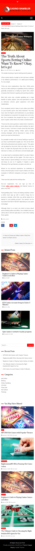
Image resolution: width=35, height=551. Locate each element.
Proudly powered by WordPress (12, 545)
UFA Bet (3, 385)
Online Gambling (6, 383)
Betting (3, 380)
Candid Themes (19, 547)
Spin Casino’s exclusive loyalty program (17, 332)
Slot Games (4, 389)
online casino (6, 219)
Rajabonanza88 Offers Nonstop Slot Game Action (17, 358)
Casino (3, 53)
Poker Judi (4, 387)
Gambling (4, 461)
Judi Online (4, 378)
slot (3, 430)
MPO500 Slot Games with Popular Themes (15, 355)
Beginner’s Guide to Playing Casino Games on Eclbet (15, 275)
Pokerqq (3, 392)
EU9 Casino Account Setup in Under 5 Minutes (16, 304)
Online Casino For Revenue (23, 243)
